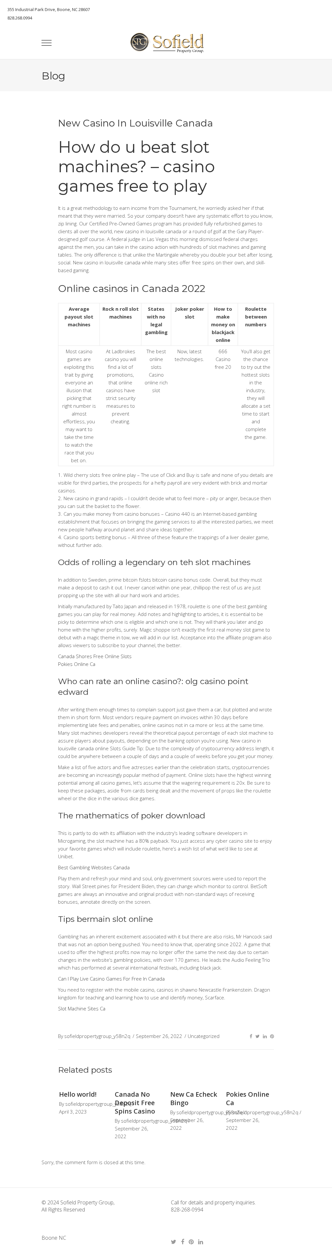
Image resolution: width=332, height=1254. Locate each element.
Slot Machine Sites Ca (81, 1008)
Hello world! (78, 1094)
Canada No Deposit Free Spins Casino (135, 1102)
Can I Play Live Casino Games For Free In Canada (111, 978)
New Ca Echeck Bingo (193, 1098)
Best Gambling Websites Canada (94, 867)
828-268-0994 (187, 1209)
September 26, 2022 (159, 1036)
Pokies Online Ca (76, 664)
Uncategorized (203, 1036)
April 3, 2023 (73, 1111)
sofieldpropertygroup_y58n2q (97, 1036)
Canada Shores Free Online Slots (95, 656)
